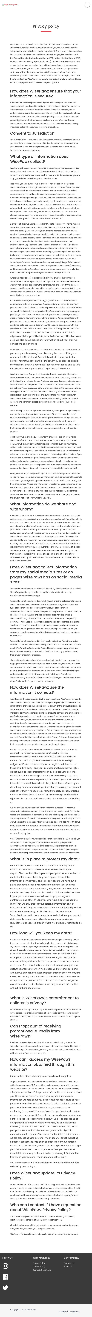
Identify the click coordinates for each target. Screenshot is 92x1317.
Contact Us (69, 1263)
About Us (68, 1266)
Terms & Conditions (42, 1270)
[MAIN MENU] (87, 4)
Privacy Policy (39, 1263)
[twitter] (5, 1290)
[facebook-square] (5, 1279)
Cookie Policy (39, 1266)
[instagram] (5, 1268)
